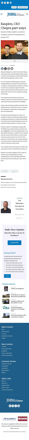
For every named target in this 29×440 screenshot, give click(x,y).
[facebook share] (8, 68)
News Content (7, 327)
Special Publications (7, 353)
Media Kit (4, 372)
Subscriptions (5, 370)
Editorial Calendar (6, 364)
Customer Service (9, 361)
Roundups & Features (7, 336)
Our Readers (5, 366)
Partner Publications (7, 355)
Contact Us (4, 383)
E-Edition (4, 346)
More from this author (19, 216)
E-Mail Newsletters (6, 349)
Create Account (22, 7)
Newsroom (4, 351)
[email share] (11, 68)
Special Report (5, 331)
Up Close (4, 333)
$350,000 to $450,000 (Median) (14, 265)
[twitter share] (5, 68)
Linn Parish (12, 65)
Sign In (14, 7)
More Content (7, 344)
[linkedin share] (2, 68)
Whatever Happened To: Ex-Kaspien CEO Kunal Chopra (14, 182)
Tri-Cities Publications (7, 390)
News (3, 329)
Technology (14, 171)
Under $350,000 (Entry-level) (14, 263)
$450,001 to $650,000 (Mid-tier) (14, 267)
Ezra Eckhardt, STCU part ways (8, 185)
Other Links (6, 378)
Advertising (4, 368)
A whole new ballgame (17, 288)
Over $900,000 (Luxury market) (15, 271)
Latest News (4, 171)
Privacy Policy (5, 387)
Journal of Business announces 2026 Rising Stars (17, 309)
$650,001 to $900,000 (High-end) (15, 269)
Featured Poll (9, 253)
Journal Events (5, 385)
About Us (4, 381)
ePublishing (23, 431)
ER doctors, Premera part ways (8, 187)
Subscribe (15, 242)
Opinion (3, 338)
